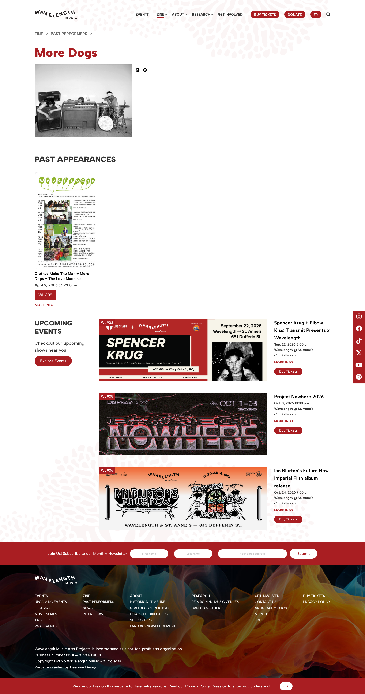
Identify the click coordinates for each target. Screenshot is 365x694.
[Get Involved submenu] (245, 14)
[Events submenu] (151, 14)
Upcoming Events (51, 602)
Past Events (46, 626)
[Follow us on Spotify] (359, 377)
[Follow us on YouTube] (359, 365)
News (88, 608)
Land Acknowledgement (153, 626)
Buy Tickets (288, 371)
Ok (286, 686)
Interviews (93, 614)
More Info (44, 305)
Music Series (46, 614)
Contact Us (265, 602)
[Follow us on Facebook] (359, 329)
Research (201, 14)
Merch (261, 614)
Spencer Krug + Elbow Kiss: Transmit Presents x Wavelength (302, 330)
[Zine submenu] (166, 14)
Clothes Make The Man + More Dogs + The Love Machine (62, 276)
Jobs (259, 620)
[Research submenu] (212, 14)
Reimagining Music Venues (215, 602)
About (178, 14)
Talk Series (44, 620)
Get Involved (230, 14)
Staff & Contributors (150, 608)
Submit (303, 553)
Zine (160, 14)
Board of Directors (149, 614)
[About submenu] (186, 14)
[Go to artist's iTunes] (139, 70)
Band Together (206, 608)
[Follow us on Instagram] (359, 317)
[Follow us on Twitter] (359, 353)
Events (142, 14)
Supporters (141, 620)
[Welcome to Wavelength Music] (56, 14)
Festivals (43, 608)
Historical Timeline (147, 602)
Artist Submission (271, 608)
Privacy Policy (316, 602)
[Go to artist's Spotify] (147, 70)
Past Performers (69, 33)
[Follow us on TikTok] (359, 341)
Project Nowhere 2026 (299, 396)
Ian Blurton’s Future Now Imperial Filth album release (301, 478)
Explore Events (53, 361)
